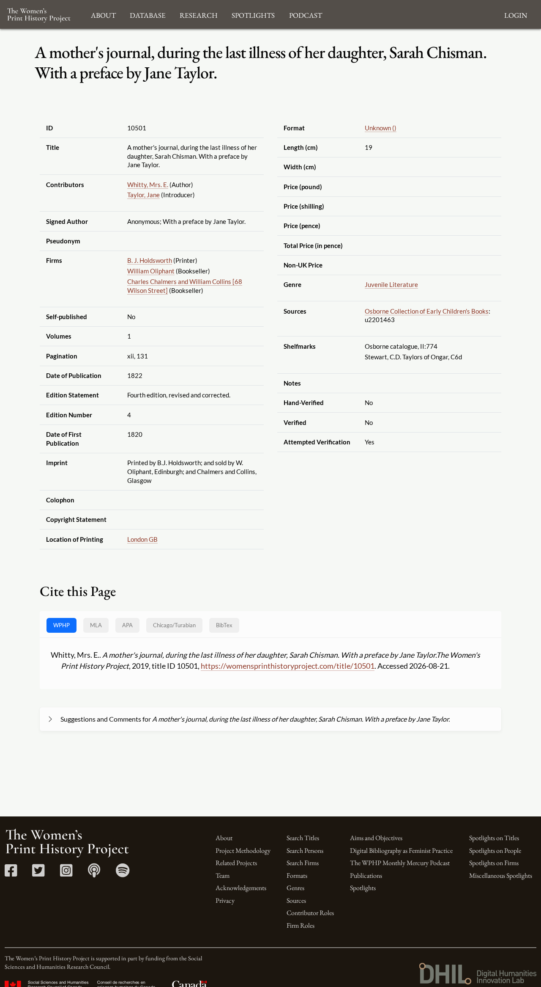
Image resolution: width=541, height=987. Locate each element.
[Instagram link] (66, 873)
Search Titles (303, 837)
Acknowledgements (241, 887)
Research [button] (199, 14)
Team (223, 875)
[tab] (174, 625)
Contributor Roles (310, 912)
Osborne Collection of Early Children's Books (427, 311)
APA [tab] (127, 625)
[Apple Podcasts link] (94, 873)
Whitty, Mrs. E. (147, 184)
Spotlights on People (495, 850)
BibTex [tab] (224, 625)
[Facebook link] (11, 873)
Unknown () (380, 128)
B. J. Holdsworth (149, 260)
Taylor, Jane (143, 195)
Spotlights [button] (253, 14)
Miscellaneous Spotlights (500, 875)
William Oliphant (151, 271)
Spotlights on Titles (494, 837)
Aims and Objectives (376, 837)
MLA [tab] (96, 625)
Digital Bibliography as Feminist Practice (401, 850)
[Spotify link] (123, 873)
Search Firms (303, 862)
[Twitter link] (38, 873)
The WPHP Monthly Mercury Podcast (400, 862)
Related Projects (236, 862)
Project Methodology (243, 850)
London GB (142, 539)
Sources (296, 900)
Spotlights (363, 887)
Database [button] (148, 14)
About (224, 837)
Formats (297, 875)
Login (515, 14)
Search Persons (305, 850)
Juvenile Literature (391, 284)
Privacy (225, 900)
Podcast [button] (305, 14)
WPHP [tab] (61, 625)
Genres (295, 887)
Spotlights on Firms (494, 862)
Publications (366, 875)
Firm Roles (300, 925)
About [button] (103, 14)
